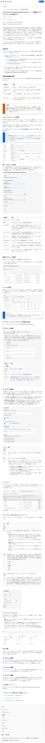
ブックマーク (6, 19)
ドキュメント (5, 9)
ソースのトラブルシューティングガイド (12, 698)
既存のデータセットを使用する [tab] (23, 332)
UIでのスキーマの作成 (15, 380)
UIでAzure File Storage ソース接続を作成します (14, 700)
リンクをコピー (12, 19)
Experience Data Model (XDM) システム (12, 55)
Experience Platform (14, 9)
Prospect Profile (7, 70)
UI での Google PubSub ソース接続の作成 (12, 695)
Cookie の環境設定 (34, 738)
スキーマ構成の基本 (10, 59)
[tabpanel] (22, 359)
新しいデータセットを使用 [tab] (9, 332)
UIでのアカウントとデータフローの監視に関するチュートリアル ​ (18, 663)
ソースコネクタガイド (24, 9)
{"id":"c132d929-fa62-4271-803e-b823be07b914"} (14, 22)
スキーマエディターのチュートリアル (14, 62)
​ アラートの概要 (24, 464)
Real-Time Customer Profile (9, 67)
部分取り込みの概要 (25, 404)
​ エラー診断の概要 (25, 398)
